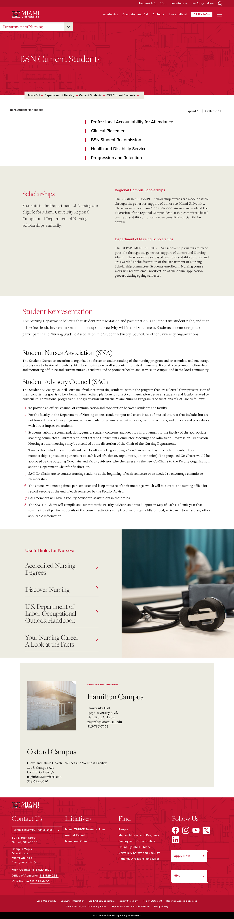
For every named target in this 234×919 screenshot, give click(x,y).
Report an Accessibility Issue (181, 901)
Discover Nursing (47, 589)
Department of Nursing (23, 26)
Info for (196, 3)
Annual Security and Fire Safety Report (86, 906)
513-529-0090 (37, 781)
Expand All (192, 111)
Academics (110, 14)
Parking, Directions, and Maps (139, 859)
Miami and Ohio (76, 841)
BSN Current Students (120, 95)
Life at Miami (178, 14)
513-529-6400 (40, 881)
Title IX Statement (152, 901)
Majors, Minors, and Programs (138, 835)
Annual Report (75, 835)
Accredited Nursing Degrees (50, 568)
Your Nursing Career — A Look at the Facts (55, 640)
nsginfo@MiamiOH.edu (104, 721)
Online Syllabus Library (134, 847)
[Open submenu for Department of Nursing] (68, 26)
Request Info (147, 3)
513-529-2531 (48, 875)
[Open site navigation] (219, 14)
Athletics (158, 14)
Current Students (90, 95)
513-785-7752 (97, 726)
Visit (164, 3)
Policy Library (161, 906)
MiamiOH (34, 95)
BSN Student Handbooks (26, 110)
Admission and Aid (135, 14)
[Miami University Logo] (25, 14)
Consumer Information (72, 901)
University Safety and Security (139, 853)
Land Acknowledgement (102, 901)
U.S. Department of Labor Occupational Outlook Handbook (50, 613)
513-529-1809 (42, 870)
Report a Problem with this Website (131, 906)
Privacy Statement (128, 901)
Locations (177, 3)
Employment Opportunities (136, 841)
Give (210, 3)
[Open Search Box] (220, 3)
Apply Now (201, 14)
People (123, 829)
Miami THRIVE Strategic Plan (85, 829)
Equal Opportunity (46, 901)
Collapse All (213, 111)
